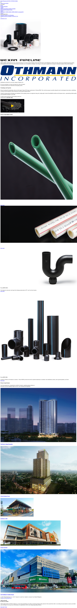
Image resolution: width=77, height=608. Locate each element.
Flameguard (2, 9)
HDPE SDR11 (9, 11)
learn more (2, 205)
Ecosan (11, 9)
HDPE (1, 8)
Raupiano (6, 6)
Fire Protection (11, 15)
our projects (6, 3)
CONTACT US (15, 16)
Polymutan (7, 9)
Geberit (1, 7)
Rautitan (2, 6)
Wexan (1, 10)
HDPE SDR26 (15, 11)
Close (6, 606)
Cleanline (13, 8)
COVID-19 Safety (14, 1)
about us (2, 3)
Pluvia (7, 8)
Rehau (1, 5)
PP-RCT (4, 11)
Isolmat (10, 8)
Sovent (4, 8)
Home (1, 1)
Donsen (1, 13)
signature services (3, 16)
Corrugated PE (21, 11)
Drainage (6, 15)
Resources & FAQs (6, 1)
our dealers (9, 16)
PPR (1, 11)
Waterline (2, 15)
